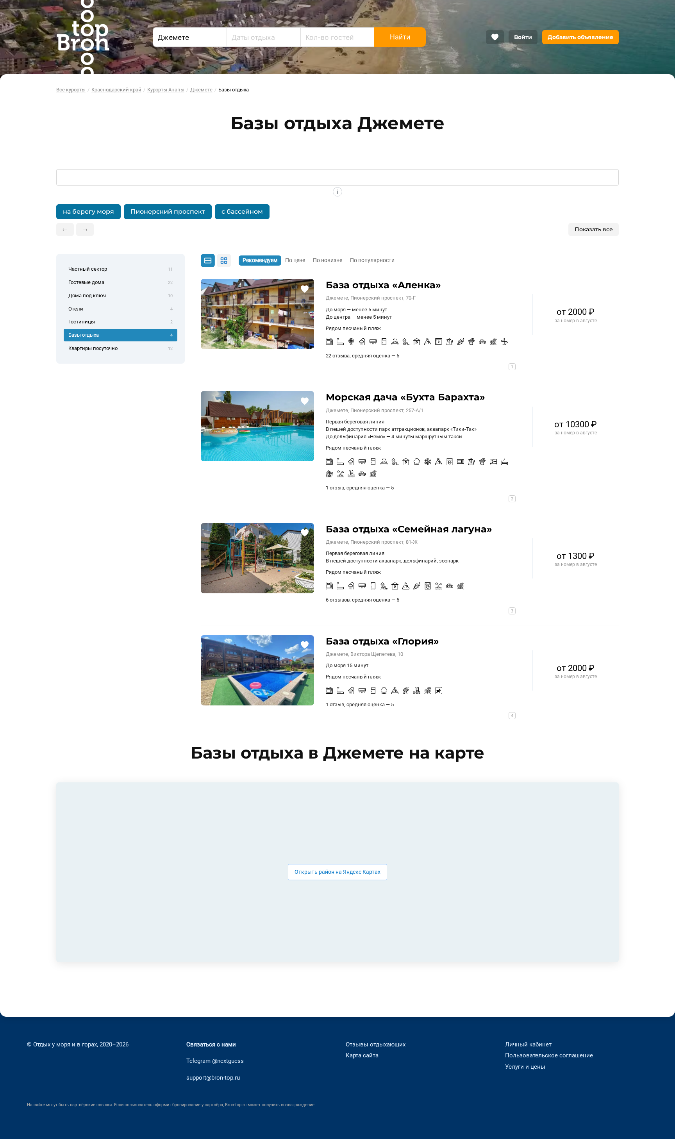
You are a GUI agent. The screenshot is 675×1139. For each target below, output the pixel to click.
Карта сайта (362, 1055)
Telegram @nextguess (215, 1060)
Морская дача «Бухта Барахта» (405, 397)
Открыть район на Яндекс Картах (337, 872)
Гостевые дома (120, 282)
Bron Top (83, 37)
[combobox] (190, 37)
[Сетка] (224, 260)
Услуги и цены (525, 1066)
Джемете (201, 90)
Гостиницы (120, 322)
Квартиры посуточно (120, 348)
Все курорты (71, 90)
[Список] (208, 260)
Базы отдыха (120, 335)
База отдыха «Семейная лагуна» (409, 529)
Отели (120, 309)
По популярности (372, 260)
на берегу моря (88, 211)
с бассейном (242, 211)
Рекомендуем (260, 260)
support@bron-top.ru (213, 1077)
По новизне (327, 260)
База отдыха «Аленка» (383, 285)
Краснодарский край (116, 90)
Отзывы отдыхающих (375, 1044)
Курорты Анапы (165, 90)
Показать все (594, 229)
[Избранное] (495, 37)
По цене (295, 260)
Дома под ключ (120, 295)
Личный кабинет (528, 1044)
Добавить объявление (580, 37)
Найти (400, 37)
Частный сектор (120, 269)
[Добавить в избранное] (304, 288)
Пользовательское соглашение (549, 1055)
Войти (523, 37)
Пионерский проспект (167, 211)
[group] (337, 211)
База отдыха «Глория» (382, 641)
